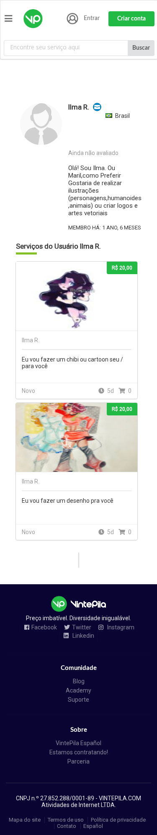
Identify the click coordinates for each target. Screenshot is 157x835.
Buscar (141, 48)
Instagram (120, 627)
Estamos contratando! (78, 752)
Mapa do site (25, 819)
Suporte (78, 699)
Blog (79, 681)
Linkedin (82, 636)
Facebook (44, 627)
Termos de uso (66, 819)
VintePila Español (78, 743)
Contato (66, 826)
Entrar (92, 18)
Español (93, 826)
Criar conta (131, 19)
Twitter (81, 627)
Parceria (78, 761)
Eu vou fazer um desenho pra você (67, 500)
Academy (78, 690)
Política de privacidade (118, 819)
